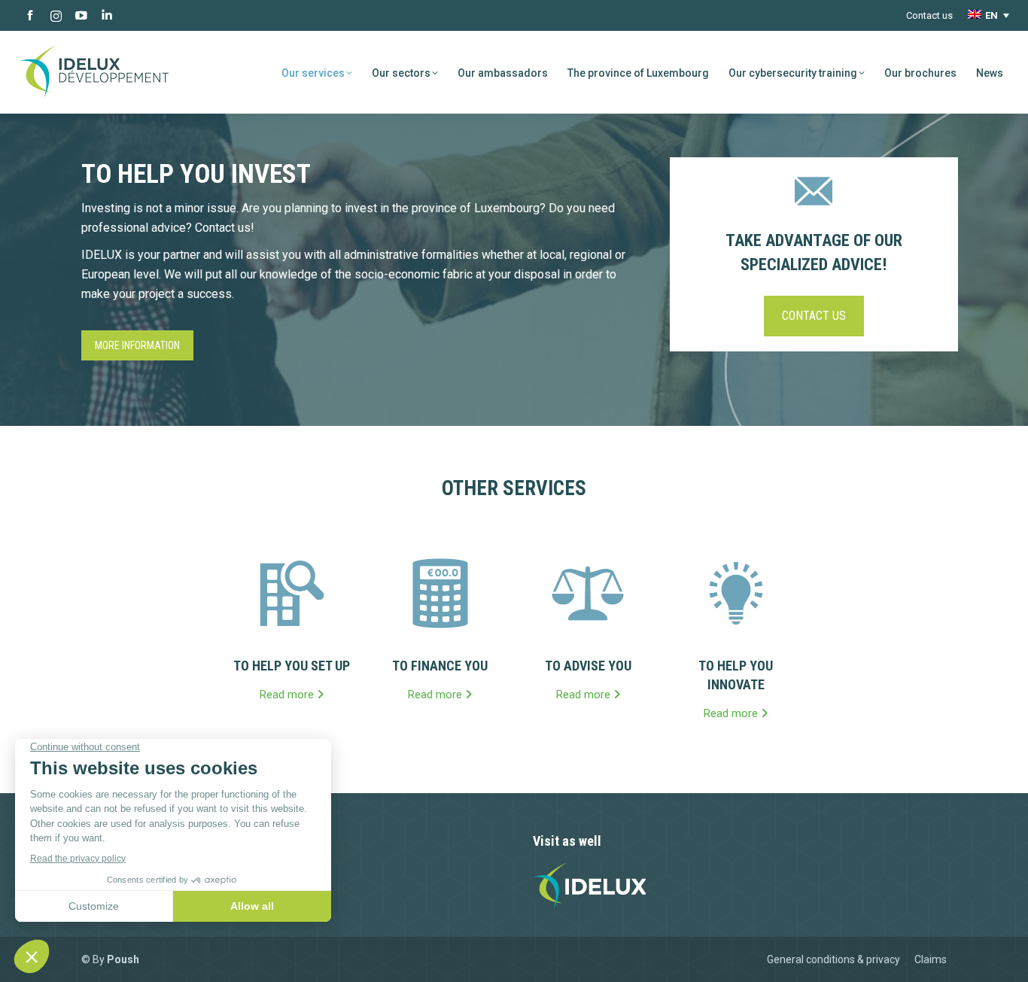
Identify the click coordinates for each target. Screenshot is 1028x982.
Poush (123, 959)
